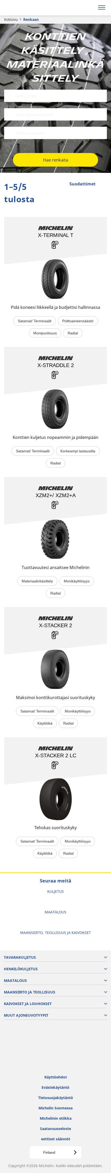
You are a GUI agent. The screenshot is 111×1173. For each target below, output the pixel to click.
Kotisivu (11, 19)
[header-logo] (24, 7)
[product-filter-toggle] (103, 184)
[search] (89, 7)
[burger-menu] (102, 7)
